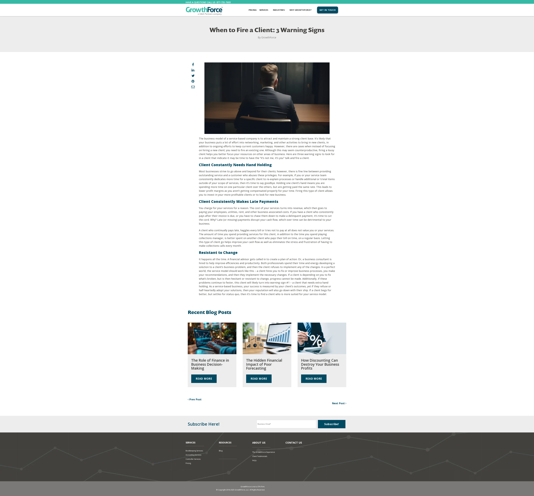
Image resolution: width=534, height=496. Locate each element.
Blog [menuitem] (220, 451)
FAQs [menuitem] (254, 460)
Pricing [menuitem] (253, 9)
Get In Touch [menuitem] (327, 9)
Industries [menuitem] (279, 9)
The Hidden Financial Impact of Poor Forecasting (264, 364)
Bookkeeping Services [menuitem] (194, 451)
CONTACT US (293, 442)
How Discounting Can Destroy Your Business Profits (320, 364)
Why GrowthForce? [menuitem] (301, 9)
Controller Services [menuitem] (193, 459)
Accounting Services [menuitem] (193, 455)
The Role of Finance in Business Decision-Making (210, 364)
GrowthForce (268, 37)
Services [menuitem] (263, 9)
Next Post (338, 403)
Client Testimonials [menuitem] (259, 456)
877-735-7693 (224, 2)
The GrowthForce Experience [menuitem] (263, 452)
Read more (204, 378)
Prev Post (195, 399)
